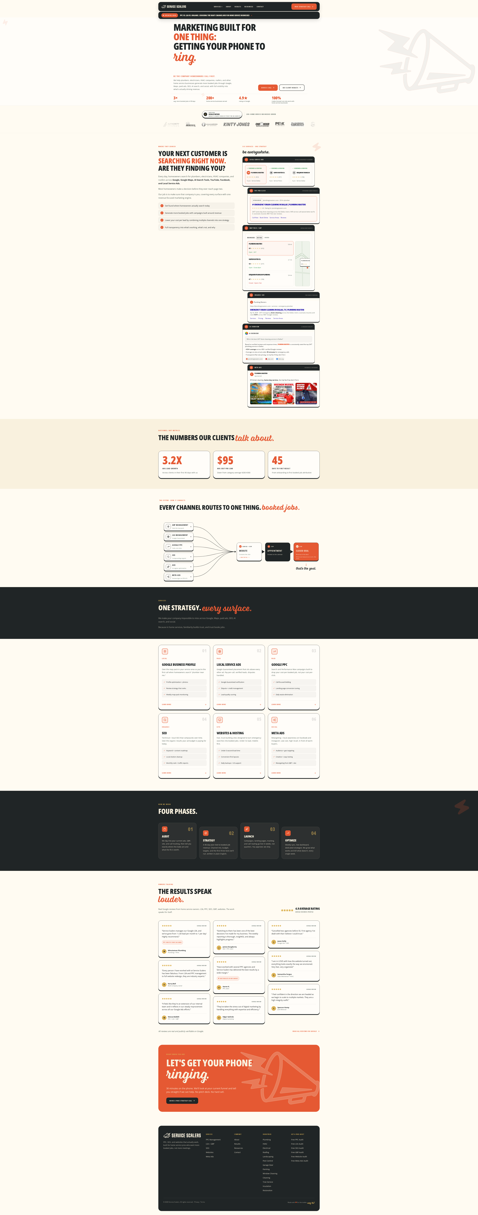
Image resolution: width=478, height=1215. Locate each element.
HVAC (265, 1144)
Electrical (266, 1148)
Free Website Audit (299, 1156)
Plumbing (267, 1139)
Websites (209, 1152)
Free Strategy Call (303, 6)
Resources (248, 6)
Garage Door (268, 1165)
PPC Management (213, 1139)
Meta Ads (210, 1156)
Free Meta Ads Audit (299, 1161)
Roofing (266, 1152)
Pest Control (268, 1161)
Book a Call (266, 88)
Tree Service (268, 1182)
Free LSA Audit (297, 1144)
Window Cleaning (270, 1173)
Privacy (196, 1202)
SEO (207, 1148)
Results (238, 6)
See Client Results (290, 88)
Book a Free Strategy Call (181, 1101)
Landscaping (268, 1156)
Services (218, 6)
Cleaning (266, 1178)
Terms (202, 1202)
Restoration (267, 1190)
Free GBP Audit (297, 1152)
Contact (260, 6)
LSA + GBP (210, 1144)
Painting (266, 1169)
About (228, 6)
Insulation (267, 1186)
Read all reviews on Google (305, 1031)
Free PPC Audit (297, 1139)
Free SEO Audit (297, 1148)
